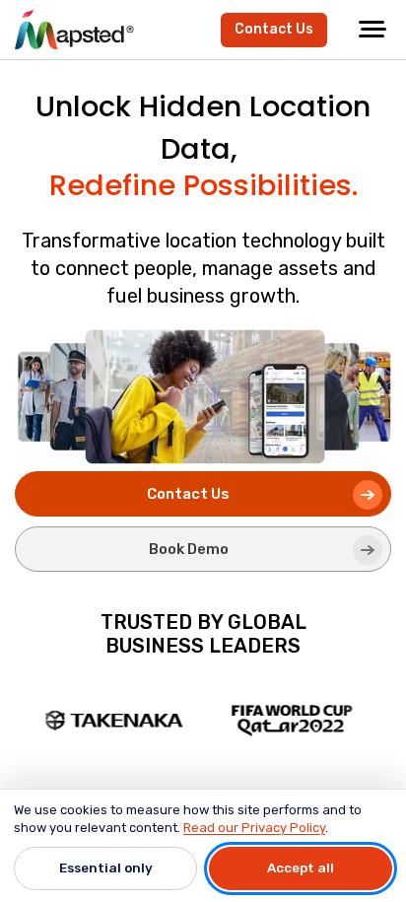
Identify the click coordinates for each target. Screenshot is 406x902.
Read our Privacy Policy (254, 827)
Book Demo (189, 549)
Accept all (300, 867)
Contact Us (274, 29)
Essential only (106, 867)
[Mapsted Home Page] (74, 29)
